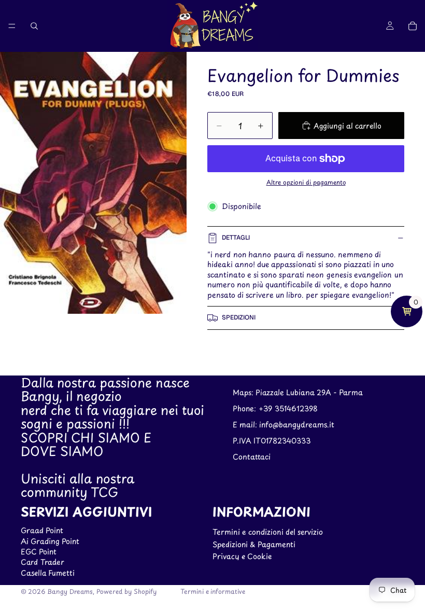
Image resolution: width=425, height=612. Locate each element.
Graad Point (42, 530)
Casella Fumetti (48, 572)
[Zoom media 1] (93, 183)
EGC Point (38, 551)
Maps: (244, 392)
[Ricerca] (34, 26)
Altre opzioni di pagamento (306, 182)
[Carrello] (412, 26)
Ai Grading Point (50, 540)
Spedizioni (239, 317)
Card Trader (42, 562)
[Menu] (12, 26)
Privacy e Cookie (242, 556)
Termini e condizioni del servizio (267, 531)
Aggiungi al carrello (347, 125)
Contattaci (252, 456)
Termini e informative (212, 591)
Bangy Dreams (70, 591)
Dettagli (236, 237)
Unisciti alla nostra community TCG (77, 485)
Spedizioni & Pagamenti (253, 543)
